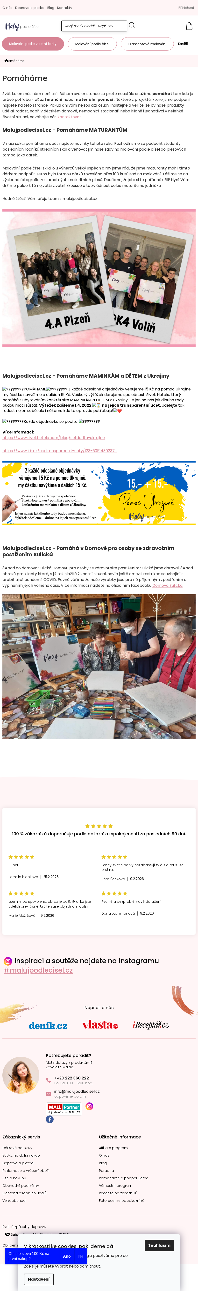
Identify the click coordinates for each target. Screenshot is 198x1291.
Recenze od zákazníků (118, 1193)
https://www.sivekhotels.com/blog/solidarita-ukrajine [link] (53, 437)
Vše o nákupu (14, 1178)
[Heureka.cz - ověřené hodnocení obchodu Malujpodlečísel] (99, 803)
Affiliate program (113, 1148)
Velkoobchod (14, 1200)
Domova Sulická (167, 585)
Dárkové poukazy (17, 1148)
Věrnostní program (115, 1185)
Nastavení (39, 1279)
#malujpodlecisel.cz (38, 970)
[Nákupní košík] (187, 26)
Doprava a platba (29, 7)
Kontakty (64, 7)
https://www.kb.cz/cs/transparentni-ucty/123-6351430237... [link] (59, 451)
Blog (50, 7)
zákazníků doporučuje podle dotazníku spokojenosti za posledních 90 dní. (99, 834)
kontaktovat (69, 117)
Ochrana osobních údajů (24, 1193)
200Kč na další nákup (21, 1155)
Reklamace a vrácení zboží (26, 1170)
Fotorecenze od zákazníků (121, 1200)
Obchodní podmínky (20, 1185)
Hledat (132, 25)
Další (183, 44)
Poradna (106, 1170)
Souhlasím (159, 1245)
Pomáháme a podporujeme (123, 1178)
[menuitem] (33, 44)
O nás (7, 7)
